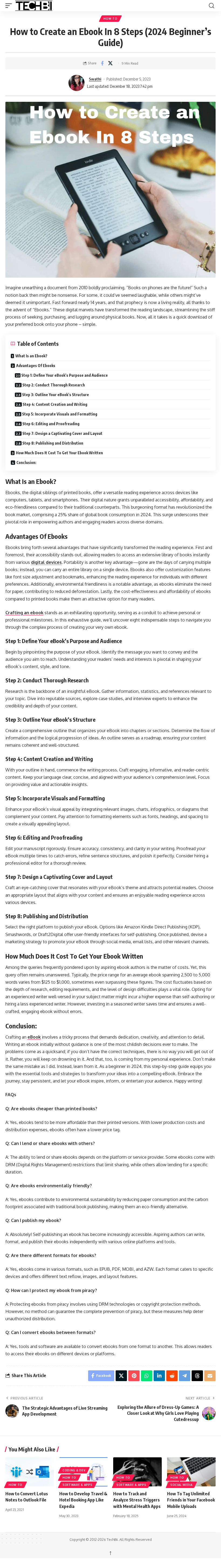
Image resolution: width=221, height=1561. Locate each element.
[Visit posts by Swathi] (76, 83)
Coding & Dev (74, 1470)
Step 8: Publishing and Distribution (52, 443)
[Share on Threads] (197, 1375)
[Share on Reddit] (172, 1375)
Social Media (181, 1484)
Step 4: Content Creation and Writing (55, 404)
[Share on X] (110, 63)
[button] (10, 5)
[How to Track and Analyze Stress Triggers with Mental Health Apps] (137, 1471)
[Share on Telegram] (184, 1375)
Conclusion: (26, 462)
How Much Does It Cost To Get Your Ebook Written (59, 453)
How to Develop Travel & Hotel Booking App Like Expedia (83, 1500)
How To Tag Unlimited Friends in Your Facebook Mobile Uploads (191, 1500)
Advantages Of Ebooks (35, 365)
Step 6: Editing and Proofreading (51, 423)
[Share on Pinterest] (134, 1375)
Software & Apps (77, 1484)
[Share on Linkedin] (159, 1375)
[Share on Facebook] (102, 63)
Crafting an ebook (24, 612)
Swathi (95, 78)
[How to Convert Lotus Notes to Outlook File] (29, 1471)
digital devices (46, 562)
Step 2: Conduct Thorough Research (53, 385)
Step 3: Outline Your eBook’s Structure (55, 394)
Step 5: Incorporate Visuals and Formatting (59, 414)
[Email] (210, 1375)
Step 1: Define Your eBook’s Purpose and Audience (64, 375)
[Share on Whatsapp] (146, 1375)
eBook (34, 1037)
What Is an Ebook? (31, 356)
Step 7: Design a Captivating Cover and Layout (62, 433)
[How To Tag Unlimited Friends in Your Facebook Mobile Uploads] (191, 1471)
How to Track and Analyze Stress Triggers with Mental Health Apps (137, 1500)
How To (110, 18)
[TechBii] (53, 5)
